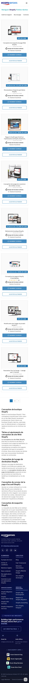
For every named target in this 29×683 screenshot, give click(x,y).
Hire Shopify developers (20, 577)
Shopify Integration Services (7, 607)
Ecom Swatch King (16, 654)
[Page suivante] (18, 400)
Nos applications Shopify (6, 575)
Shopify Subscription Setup (7, 597)
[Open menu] (26, 3)
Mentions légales (6, 568)
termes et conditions (4, 563)
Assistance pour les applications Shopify (6, 581)
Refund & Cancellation (20, 567)
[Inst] (11, 550)
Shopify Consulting (22, 602)
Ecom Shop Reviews (16, 663)
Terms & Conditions (17, 679)
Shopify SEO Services (5, 602)
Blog (17, 560)
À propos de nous (6, 560)
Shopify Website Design (21, 572)
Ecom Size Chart (16, 667)
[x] (2, 550)
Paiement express (16, 54)
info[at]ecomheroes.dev (11, 546)
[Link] (15, 550)
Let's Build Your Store (10, 629)
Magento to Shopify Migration (21, 598)
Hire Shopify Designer (20, 606)
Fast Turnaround (21, 563)
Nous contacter (6, 571)
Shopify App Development (20, 593)
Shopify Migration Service (6, 592)
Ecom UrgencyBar (16, 659)
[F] (6, 550)
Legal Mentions (5, 679)
